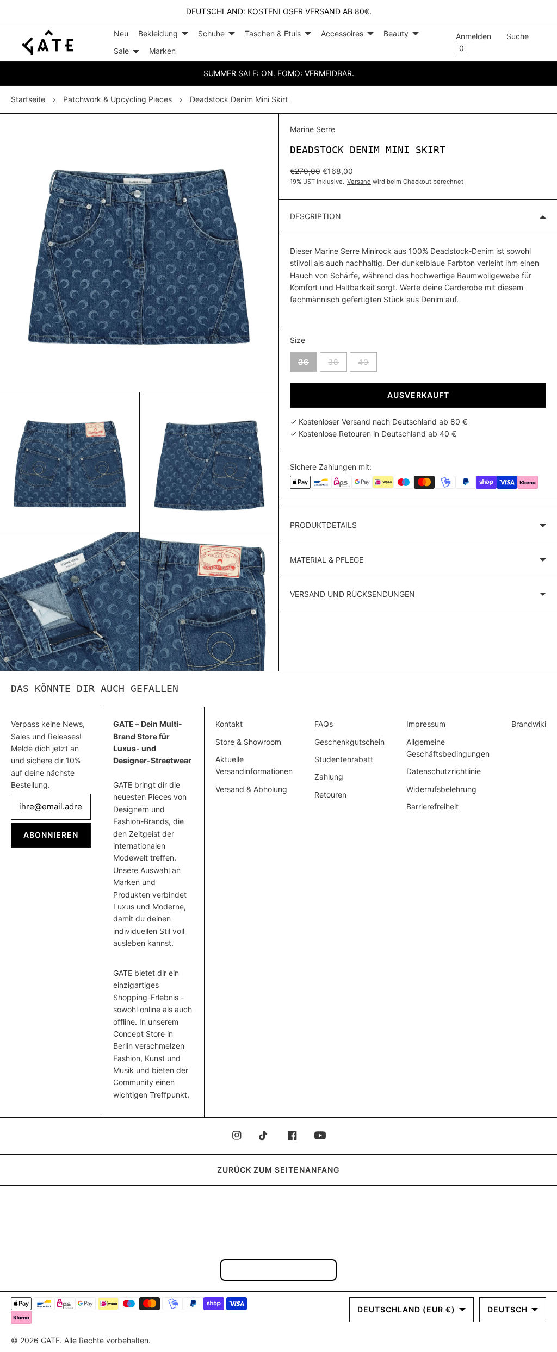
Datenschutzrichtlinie (443, 771)
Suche (517, 36)
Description (315, 216)
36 (307, 361)
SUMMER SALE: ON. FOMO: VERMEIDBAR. (278, 73)
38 (337, 361)
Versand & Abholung (251, 789)
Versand (359, 181)
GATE (50, 1340)
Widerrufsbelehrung (441, 789)
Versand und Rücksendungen (352, 594)
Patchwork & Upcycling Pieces (117, 99)
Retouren (330, 794)
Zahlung (328, 776)
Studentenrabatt (343, 759)
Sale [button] (121, 50)
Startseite (28, 99)
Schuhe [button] (211, 33)
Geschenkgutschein (349, 741)
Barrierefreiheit (432, 806)
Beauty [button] (396, 33)
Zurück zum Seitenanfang (278, 1169)
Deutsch (507, 1309)
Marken (162, 50)
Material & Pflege (326, 559)
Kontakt (229, 723)
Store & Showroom (248, 741)
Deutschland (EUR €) (406, 1309)
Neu (121, 33)
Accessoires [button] (342, 33)
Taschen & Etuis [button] (273, 33)
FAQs (323, 723)
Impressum (425, 723)
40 (367, 361)
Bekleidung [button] (158, 33)
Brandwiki (528, 723)
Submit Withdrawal (278, 1269)
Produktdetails (323, 524)
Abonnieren (50, 834)
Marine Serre (312, 129)
